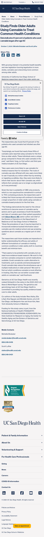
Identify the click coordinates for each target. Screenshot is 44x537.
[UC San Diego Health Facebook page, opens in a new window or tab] (22, 493)
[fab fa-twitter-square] (40, 493)
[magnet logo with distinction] (14, 390)
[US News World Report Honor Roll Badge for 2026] (8, 406)
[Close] (40, 83)
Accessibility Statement (9, 516)
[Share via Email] (18, 56)
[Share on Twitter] (8, 56)
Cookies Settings (22, 132)
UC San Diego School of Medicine (13, 532)
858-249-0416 (7, 342)
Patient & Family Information (15, 435)
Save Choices (22, 127)
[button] (3, 8)
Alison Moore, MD (12, 217)
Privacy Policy (6, 512)
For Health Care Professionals (15, 457)
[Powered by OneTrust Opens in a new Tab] (9, 138)
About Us (6, 442)
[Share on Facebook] (3, 56)
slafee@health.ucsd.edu (11, 350)
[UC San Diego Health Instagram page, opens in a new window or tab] (13, 493)
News (4, 470)
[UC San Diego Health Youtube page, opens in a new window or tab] (31, 493)
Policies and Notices (8, 507)
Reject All (22, 116)
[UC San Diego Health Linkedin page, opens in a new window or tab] (4, 493)
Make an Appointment (22, 526)
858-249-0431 (7, 355)
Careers (5, 475)
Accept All (22, 121)
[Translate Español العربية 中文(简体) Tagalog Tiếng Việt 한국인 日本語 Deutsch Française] (22, 2)
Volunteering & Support (12, 450)
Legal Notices (6, 520)
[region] (22, 110)
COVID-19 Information (10, 481)
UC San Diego (6, 528)
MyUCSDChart (7, 2)
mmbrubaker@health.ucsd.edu (14, 338)
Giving (4, 464)
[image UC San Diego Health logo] (21, 9)
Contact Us (6, 487)
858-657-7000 (38, 2)
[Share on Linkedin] (13, 56)
